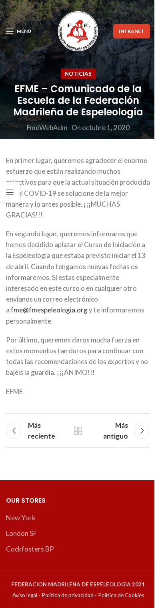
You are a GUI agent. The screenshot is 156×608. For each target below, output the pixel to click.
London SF (21, 533)
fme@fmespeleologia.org (49, 310)
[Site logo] (78, 30)
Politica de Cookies (121, 595)
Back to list (78, 431)
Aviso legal (24, 595)
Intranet (131, 31)
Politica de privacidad (68, 595)
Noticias (78, 73)
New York (21, 517)
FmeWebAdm (47, 127)
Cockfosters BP (30, 549)
